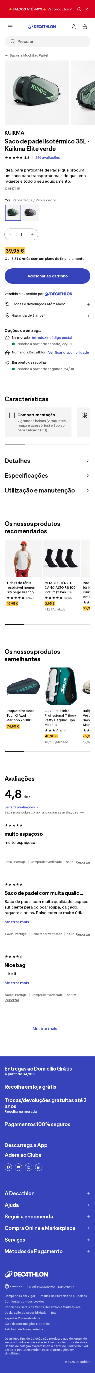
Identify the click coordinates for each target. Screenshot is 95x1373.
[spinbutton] (21, 234)
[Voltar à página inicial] (42, 27)
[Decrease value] (10, 234)
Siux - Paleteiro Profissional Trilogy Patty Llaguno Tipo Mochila (61, 718)
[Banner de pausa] (79, 9)
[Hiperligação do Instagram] (28, 1167)
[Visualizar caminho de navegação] (6, 55)
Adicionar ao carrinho (47, 276)
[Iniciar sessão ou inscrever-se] (73, 26)
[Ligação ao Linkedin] (38, 1167)
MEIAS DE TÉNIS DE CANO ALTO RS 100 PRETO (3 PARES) (60, 587)
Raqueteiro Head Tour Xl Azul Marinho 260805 (20, 715)
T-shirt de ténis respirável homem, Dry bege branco (22, 587)
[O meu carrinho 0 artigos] (84, 26)
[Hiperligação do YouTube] (18, 1167)
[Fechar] (86, 9)
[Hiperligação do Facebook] (8, 1167)
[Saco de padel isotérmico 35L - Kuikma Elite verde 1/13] (37, 92)
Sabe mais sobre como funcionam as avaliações (41, 812)
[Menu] (10, 26)
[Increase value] (32, 234)
